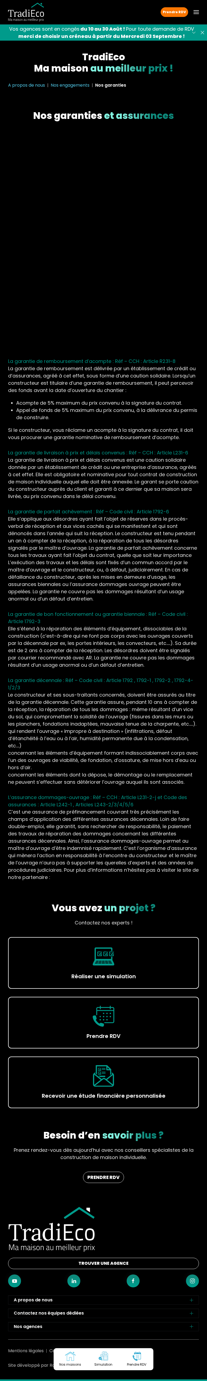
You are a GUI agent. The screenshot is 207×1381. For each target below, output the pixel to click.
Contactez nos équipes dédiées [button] (49, 1313)
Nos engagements (70, 85)
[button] (196, 12)
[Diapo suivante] (193, 32)
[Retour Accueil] (26, 12)
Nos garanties (110, 85)
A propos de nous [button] (33, 1300)
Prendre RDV (174, 12)
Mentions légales (26, 1351)
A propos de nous (26, 85)
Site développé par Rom (33, 1365)
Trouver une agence (103, 1263)
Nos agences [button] (28, 1326)
